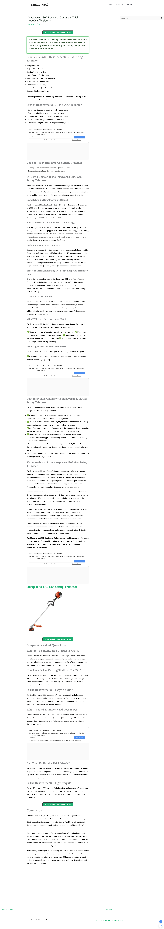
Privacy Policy (117, 920)
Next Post (110, 909)
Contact (106, 920)
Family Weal (39, 4)
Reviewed (32, 24)
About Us (98, 920)
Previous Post (6, 909)
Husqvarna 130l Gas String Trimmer (52, 587)
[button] (57, 32)
